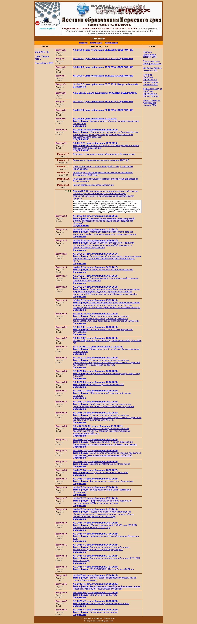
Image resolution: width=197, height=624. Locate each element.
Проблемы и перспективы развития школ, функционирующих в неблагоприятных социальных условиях (103, 405)
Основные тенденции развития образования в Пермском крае (104, 154)
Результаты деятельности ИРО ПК (98, 384)
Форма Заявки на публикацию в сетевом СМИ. (151, 102)
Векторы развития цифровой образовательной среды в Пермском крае (104, 577)
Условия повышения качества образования (103, 269)
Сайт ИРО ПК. (42, 52)
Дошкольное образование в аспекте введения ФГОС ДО (101, 160)
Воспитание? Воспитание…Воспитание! (101, 464)
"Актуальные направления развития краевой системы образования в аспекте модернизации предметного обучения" (104, 221)
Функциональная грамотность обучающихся (103, 481)
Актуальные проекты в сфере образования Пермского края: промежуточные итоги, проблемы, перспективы (105, 443)
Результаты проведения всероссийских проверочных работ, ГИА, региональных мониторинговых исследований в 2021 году (101, 431)
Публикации (96, 43)
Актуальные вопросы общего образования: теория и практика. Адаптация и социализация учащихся (106, 586)
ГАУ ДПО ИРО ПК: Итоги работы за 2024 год (103, 568)
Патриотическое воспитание (95, 612)
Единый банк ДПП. (44, 63)
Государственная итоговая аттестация (100, 472)
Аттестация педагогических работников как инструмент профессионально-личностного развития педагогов (104, 233)
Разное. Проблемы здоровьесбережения (93, 185)
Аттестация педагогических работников (101, 603)
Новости (83, 43)
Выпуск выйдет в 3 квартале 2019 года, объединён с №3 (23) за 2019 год (107, 340)
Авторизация (111, 43)
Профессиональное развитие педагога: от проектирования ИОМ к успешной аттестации (102, 502)
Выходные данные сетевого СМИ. (152, 69)
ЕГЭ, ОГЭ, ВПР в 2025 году (95, 595)
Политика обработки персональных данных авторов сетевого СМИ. (151, 80)
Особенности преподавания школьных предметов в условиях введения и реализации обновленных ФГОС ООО (107, 454)
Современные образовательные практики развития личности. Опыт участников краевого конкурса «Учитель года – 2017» (107, 259)
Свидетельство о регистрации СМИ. (152, 62)
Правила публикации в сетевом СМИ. (150, 54)
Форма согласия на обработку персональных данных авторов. (152, 92)
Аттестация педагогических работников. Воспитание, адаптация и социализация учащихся (101, 548)
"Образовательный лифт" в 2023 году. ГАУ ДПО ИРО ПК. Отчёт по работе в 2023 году (105, 526)
